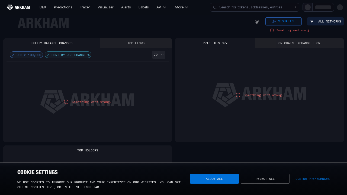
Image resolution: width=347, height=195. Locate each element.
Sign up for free (307, 7)
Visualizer (106, 7)
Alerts (126, 7)
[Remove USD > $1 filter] (13, 55)
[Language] (330, 7)
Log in (280, 7)
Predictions (63, 7)
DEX (43, 7)
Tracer (85, 7)
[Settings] (340, 7)
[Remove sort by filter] (48, 55)
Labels (144, 7)
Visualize (286, 21)
